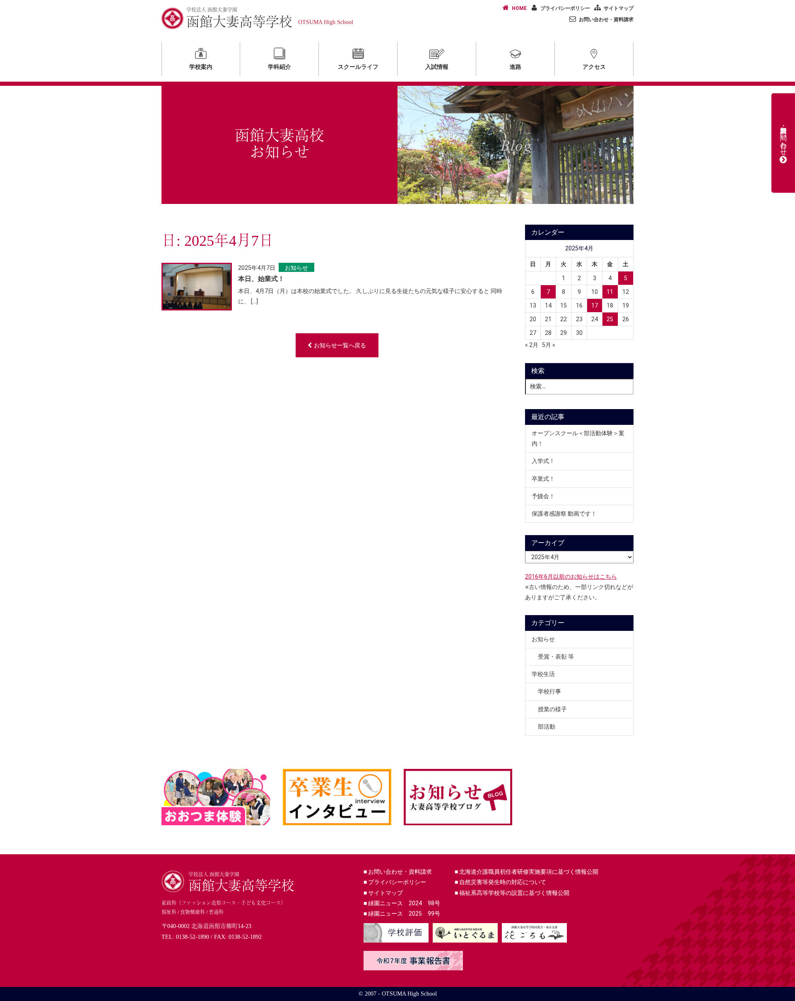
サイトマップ (619, 8)
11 (610, 291)
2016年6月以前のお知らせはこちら (571, 576)
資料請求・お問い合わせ (784, 137)
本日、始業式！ (261, 279)
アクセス (594, 66)
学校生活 (543, 674)
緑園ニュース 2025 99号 (402, 913)
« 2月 (531, 345)
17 (594, 305)
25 (610, 319)
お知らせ (296, 267)
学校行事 (549, 691)
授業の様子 (552, 709)
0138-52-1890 (192, 937)
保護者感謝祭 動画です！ (564, 513)
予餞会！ (543, 496)
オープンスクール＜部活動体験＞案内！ (578, 438)
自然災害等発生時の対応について (500, 882)
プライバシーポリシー (565, 8)
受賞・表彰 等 (556, 656)
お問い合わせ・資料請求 (606, 19)
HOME (519, 8)
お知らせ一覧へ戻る (340, 345)
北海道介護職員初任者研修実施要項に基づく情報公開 (526, 871)
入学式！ (543, 461)
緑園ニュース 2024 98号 (402, 903)
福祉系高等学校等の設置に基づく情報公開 (512, 893)
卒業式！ (543, 478)
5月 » (548, 345)
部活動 (546, 726)
